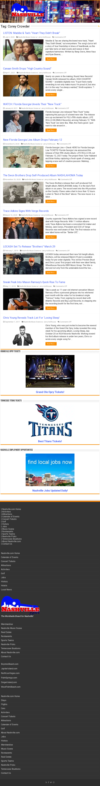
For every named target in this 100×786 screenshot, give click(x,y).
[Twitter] (51, 782)
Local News (6, 589)
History (5, 524)
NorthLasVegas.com (10, 673)
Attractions (7, 514)
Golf (4, 521)
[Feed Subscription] (98, 26)
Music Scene (8, 529)
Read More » (51, 59)
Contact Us (7, 544)
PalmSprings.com (9, 677)
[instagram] (54, 782)
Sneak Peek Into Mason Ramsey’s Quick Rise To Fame (34, 282)
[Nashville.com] (50, 11)
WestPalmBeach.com (10, 687)
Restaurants (7, 531)
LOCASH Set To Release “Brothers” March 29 (29, 246)
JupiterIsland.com (9, 668)
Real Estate (6, 632)
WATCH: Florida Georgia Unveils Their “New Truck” (32, 104)
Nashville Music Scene (11, 628)
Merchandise (7, 624)
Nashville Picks (9, 536)
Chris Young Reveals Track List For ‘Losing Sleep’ (31, 317)
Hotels (4, 585)
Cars (3, 708)
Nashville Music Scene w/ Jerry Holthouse (34, 37)
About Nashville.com (11, 541)
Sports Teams (8, 534)
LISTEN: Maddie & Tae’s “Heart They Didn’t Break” (31, 33)
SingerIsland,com (9, 682)
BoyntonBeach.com (9, 664)
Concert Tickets (9, 519)
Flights (4, 704)
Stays (3, 700)
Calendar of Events (10, 516)
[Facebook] (48, 782)
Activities (6, 511)
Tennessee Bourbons (12, 539)
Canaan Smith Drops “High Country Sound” (27, 68)
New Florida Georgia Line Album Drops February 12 (32, 139)
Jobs (4, 526)
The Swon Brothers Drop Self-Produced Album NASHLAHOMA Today (43, 175)
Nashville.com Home (11, 509)
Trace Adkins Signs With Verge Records (26, 211)
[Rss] (46, 782)
